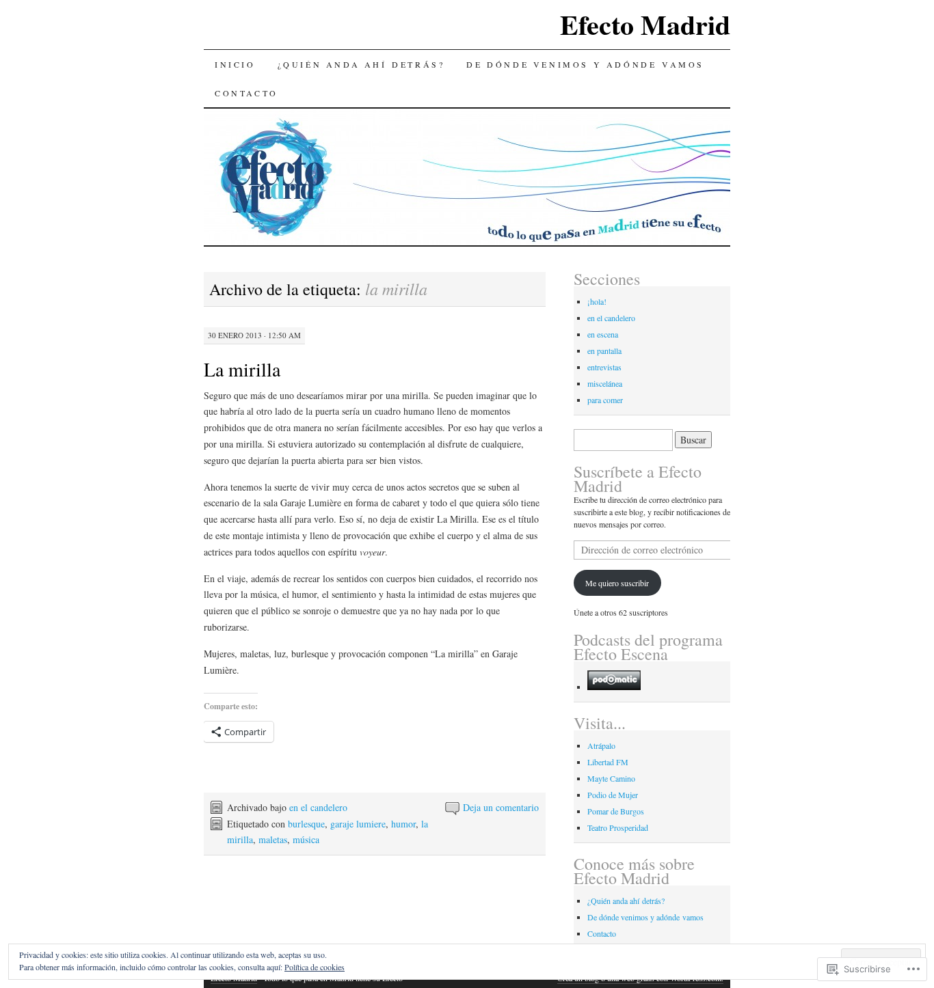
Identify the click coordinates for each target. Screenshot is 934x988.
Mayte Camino (611, 778)
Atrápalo (601, 745)
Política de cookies (314, 966)
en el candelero (318, 807)
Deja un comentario (501, 807)
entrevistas (604, 366)
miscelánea (604, 383)
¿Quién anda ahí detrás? (361, 64)
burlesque (306, 823)
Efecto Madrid (645, 24)
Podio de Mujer (612, 794)
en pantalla (604, 350)
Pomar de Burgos (615, 811)
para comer (605, 399)
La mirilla (242, 369)
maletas (272, 839)
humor (403, 823)
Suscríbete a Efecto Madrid (638, 479)
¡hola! (596, 301)
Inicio (235, 64)
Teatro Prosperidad (617, 827)
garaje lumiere (358, 823)
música (306, 839)
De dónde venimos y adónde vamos (585, 64)
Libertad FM (607, 761)
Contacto (246, 92)
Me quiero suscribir (617, 582)
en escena (602, 334)
